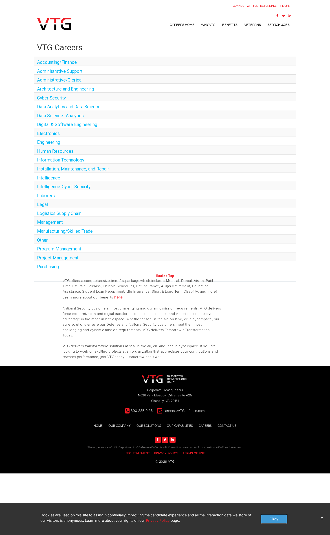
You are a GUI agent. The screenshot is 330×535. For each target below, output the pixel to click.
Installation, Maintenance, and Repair (73, 169)
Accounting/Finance (57, 62)
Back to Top (165, 276)
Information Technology (60, 160)
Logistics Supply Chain (59, 213)
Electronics (48, 133)
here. (119, 297)
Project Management (58, 258)
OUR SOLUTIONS (148, 426)
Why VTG (208, 25)
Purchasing (48, 266)
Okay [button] (274, 519)
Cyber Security (51, 98)
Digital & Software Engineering (67, 124)
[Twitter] (283, 15)
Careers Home (182, 25)
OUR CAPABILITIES (180, 426)
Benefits (230, 25)
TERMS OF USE (194, 453)
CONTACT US (227, 426)
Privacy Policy (158, 520)
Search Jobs (279, 25)
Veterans (252, 25)
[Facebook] (277, 15)
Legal (42, 204)
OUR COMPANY (119, 426)
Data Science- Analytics (60, 115)
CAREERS (205, 426)
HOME (98, 426)
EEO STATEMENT (137, 453)
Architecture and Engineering (65, 89)
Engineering (48, 142)
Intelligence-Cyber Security (63, 186)
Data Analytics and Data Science (68, 106)
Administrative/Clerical (60, 80)
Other (42, 240)
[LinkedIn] (290, 15)
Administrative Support (60, 71)
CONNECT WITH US (245, 5)
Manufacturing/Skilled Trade (65, 231)
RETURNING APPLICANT (276, 5)
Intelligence (48, 178)
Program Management (59, 249)
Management (50, 222)
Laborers (46, 195)
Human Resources (55, 151)
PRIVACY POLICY (166, 453)
